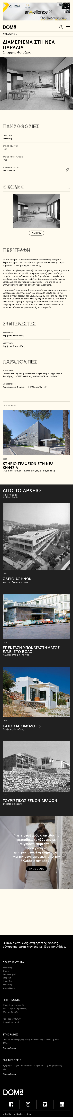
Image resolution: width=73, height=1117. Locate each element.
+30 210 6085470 (12, 1019)
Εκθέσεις (7, 985)
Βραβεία (7, 978)
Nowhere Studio (25, 1114)
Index (6, 971)
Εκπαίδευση (9, 988)
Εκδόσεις (7, 968)
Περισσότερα (9, 1048)
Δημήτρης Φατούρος (13, 335)
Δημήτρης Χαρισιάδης (14, 346)
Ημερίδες (7, 981)
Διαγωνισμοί (9, 975)
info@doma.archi (12, 1022)
